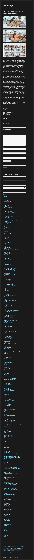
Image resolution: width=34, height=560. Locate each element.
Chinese (17, 123)
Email (4, 151)
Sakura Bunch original (8, 411)
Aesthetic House (7, 199)
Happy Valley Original (8, 280)
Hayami (5, 281)
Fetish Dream (6, 258)
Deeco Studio (6, 237)
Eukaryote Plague (7, 252)
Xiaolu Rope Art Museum (8, 490)
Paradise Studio (7, 383)
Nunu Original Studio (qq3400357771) (10, 379)
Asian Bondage (8, 5)
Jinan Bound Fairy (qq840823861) (10, 300)
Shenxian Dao (6, 422)
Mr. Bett (5, 358)
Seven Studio (6, 416)
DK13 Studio (6, 238)
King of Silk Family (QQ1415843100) (10, 320)
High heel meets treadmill (9, 288)
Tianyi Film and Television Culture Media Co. (12, 457)
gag (8, 548)
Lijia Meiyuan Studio (8, 328)
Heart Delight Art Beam (8, 284)
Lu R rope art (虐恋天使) (8, 341)
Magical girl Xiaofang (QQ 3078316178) (11, 343)
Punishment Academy (8, 389)
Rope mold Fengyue (7, 404)
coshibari (6, 232)
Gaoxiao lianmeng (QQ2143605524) (10, 265)
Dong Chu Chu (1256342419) (9, 239)
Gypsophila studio (7, 275)
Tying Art (6, 466)
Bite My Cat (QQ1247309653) (9, 216)
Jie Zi (5, 299)
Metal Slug (6, 353)
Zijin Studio (6, 530)
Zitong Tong (6, 531)
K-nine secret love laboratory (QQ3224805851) (12, 310)
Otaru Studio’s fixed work (8, 382)
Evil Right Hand (7, 253)
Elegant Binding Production (9, 246)
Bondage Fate (6, 217)
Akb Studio (6, 200)
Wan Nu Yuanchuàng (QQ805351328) (10, 473)
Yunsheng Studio (7, 520)
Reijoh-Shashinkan (7, 395)
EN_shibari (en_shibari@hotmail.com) (11, 249)
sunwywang (6, 447)
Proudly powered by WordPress (13, 557)
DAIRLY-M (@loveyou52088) (9, 234)
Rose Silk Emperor (7, 406)
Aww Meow (6, 206)
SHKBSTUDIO (6, 426)
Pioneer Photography (8, 384)
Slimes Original (7, 437)
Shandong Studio (7, 419)
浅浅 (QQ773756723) (7, 535)
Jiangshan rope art (7, 296)
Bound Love (6, 221)
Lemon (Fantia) (7, 321)
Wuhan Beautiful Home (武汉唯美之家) (11, 484)
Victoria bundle (7, 472)
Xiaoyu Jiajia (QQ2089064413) (9, 497)
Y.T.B (5, 508)
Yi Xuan (5, 515)
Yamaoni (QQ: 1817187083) (8, 509)
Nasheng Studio (7, 368)
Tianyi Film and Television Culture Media (11, 456)
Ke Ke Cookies (6, 316)
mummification (14, 550)
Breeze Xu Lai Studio (8, 222)
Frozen (5, 263)
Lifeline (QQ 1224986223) (8, 326)
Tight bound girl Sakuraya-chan (10, 458)
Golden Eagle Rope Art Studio (9, 269)
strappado (19, 550)
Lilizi (5, 330)
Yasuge (5, 511)
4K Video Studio (7, 196)
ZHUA (5, 529)
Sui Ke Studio (6, 446)
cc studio (6, 227)
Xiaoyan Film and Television (9, 494)
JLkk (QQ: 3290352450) (8, 305)
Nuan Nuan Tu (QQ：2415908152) (10, 378)
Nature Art (6, 369)
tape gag (22, 123)
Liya (5, 332)
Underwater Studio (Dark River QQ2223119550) (12, 468)
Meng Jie (5, 352)
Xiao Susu (6, 487)
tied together (10, 552)
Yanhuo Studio (6, 510)
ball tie (8, 546)
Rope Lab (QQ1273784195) (8, 403)
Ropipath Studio (7, 405)
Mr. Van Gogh (6, 359)
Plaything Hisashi (7, 385)
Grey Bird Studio (7, 273)
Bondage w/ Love (7, 218)
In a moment (6, 290)
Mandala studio (7, 346)
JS (4, 307)
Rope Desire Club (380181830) (9, 400)
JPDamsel (6, 306)
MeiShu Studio (6, 349)
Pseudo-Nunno (7, 388)
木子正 (5, 534)
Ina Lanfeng (6, 291)
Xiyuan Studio (6, 503)
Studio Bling (6, 443)
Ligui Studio (6, 327)
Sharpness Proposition (8, 421)
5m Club (5, 197)
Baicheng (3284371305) (8, 207)
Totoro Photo (6, 462)
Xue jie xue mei (7, 504)
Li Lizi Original (7, 325)
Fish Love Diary (7, 262)
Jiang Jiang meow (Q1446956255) (10, 295)
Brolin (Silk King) (7, 223)
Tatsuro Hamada (7, 451)
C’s (4, 226)
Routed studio (6, 410)
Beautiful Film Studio (8, 211)
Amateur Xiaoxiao (7, 202)
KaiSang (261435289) (7, 312)
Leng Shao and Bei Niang (8, 322)
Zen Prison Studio (7, 524)
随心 (5, 537)
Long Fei (5, 335)
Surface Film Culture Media (9, 450)
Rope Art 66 (6, 398)
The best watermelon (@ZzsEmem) (10, 453)
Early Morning (7, 244)
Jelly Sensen (6, 294)
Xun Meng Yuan (7, 505)
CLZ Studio (6, 231)
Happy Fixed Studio (7, 279)
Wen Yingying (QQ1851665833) (9, 477)
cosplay (20, 546)
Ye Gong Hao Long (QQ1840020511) (10, 513)
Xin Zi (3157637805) (7, 499)
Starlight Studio (7, 442)
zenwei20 (6, 525)
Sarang (5, 414)
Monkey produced (7, 357)
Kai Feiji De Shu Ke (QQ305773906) (10, 311)
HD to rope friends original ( (9, 283)
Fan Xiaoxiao (6, 257)
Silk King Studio (7, 427)
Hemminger (6, 286)
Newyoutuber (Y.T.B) (7, 373)
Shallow (5, 417)
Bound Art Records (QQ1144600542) (10, 220)
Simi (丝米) (6, 430)
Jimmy (6, 123)
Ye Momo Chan (7, 514)
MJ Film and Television (8, 356)
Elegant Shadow (7, 247)
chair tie (12, 546)
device (23, 546)
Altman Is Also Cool (7, 201)
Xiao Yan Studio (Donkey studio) (10, 488)
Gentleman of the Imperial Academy (10, 268)
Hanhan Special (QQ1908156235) (9, 278)
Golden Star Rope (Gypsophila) (9, 270)
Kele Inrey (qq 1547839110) (8, 317)
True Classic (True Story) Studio (10, 464)
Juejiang (5, 309)
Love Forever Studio (7, 338)
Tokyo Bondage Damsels (8, 461)
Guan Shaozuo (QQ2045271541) (9, 274)
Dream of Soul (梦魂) (8, 242)
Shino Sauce (6, 425)
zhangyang (6, 526)
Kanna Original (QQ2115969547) (9, 315)
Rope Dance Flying (7, 399)
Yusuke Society (7, 521)
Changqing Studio (7, 228)
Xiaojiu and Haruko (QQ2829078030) (10, 489)
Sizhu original (6, 432)
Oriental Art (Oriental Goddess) (9, 380)
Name (4, 147)
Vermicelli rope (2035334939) (9, 471)
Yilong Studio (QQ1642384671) (9, 516)
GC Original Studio (7, 267)
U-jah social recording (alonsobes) (10, 467)
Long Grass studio (7, 336)
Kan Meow (6, 314)
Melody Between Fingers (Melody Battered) (12, 351)
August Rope (6, 205)
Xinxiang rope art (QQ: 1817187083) (10, 500)
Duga (5, 243)
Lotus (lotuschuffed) (8, 337)
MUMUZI (5, 363)
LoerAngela (6, 333)
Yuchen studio (6, 519)
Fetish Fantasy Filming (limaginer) (10, 259)
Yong (5, 518)
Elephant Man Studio (8, 248)
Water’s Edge (6, 474)
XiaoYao (14, 123)
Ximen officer (6, 498)
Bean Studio (6, 210)
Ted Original (6, 452)
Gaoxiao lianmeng (7, 264)
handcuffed (12, 548)
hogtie (5, 550)
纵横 (5, 536)
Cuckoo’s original (7, 233)
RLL (5, 396)
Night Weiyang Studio (8, 374)
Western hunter (7, 479)
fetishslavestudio (7, 260)
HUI (5, 289)
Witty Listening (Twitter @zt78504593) (11, 483)
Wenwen (5, 478)
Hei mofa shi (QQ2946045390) (9, 285)
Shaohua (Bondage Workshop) (9, 420)
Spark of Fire (6, 440)
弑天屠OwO (6, 532)
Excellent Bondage (7, 254)
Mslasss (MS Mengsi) (8, 362)
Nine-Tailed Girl (7, 375)
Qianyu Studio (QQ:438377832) (9, 390)
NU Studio (6, 377)
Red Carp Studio (7, 394)
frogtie (19, 123)
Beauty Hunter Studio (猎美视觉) (9, 212)
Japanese (8, 550)
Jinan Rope (6, 301)
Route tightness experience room (10, 409)
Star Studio (6, 441)
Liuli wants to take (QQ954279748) (10, 331)
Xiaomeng (6, 492)
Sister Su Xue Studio (7, 431)
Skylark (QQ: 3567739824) (8, 436)
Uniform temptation (8, 469)
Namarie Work (6, 367)
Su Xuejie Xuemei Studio (8, 445)
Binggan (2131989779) (8, 215)
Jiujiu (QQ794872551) (7, 304)
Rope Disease (6, 401)
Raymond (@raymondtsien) (9, 393)
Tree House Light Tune (8, 463)
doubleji (5, 241)
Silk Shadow (6, 429)
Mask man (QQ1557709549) (9, 347)
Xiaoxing (6, 493)
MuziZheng (6, 364)
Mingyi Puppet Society (8, 354)
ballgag (5, 546)
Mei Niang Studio (7, 348)
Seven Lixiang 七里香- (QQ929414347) (10, 415)
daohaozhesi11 (6, 236)
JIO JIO (5, 302)
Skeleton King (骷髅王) (8, 435)
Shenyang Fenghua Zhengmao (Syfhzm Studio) (12, 424)
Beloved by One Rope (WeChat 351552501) (11, 213)
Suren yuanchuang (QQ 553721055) (10, 448)
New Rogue (6, 372)
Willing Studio (6, 482)
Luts (5, 342)
